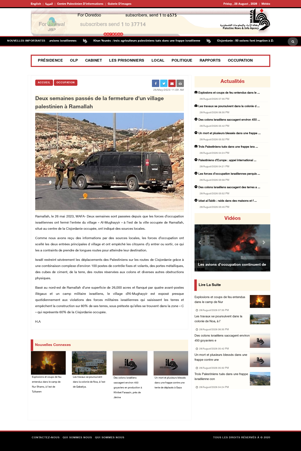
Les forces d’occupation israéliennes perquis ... (229, 174)
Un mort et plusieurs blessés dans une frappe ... (229, 133)
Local (158, 61)
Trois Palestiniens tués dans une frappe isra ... (228, 147)
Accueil (44, 82)
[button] (200, 242)
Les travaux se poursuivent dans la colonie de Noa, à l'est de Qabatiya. (89, 382)
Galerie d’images (119, 4)
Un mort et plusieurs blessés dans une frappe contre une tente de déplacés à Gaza (170, 382)
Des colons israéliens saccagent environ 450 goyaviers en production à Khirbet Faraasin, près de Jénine (128, 387)
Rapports (210, 61)
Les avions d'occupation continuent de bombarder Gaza (232, 270)
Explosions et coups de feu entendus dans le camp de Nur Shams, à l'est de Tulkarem (46, 384)
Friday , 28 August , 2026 (240, 4)
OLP (74, 61)
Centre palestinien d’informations (80, 4)
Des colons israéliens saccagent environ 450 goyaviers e (222, 338)
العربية (49, 4)
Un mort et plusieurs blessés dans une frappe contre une (221, 357)
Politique (182, 61)
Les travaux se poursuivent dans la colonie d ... (229, 106)
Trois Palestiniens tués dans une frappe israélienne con (221, 377)
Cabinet (93, 61)
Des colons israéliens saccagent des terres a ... (229, 187)
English (36, 4)
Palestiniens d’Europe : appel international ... (227, 160)
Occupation (240, 61)
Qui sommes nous (77, 437)
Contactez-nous (46, 437)
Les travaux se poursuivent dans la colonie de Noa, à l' (218, 319)
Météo (265, 4)
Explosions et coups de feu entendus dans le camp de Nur (220, 300)
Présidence (50, 61)
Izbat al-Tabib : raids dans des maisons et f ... (227, 201)
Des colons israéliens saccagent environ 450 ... (229, 120)
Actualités (232, 82)
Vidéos (232, 219)
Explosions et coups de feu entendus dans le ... (229, 93)
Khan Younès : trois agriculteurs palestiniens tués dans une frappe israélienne (135, 41)
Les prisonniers (126, 61)
